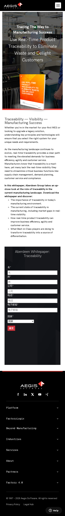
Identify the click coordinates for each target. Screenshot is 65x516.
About (10, 460)
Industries (13, 439)
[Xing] (47, 394)
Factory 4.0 (14, 482)
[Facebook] (18, 394)
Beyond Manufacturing (21, 428)
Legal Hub (29, 504)
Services (12, 450)
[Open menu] (58, 5)
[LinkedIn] (25, 394)
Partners (12, 471)
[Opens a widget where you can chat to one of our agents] (53, 510)
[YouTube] (40, 394)
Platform (12, 407)
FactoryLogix (15, 418)
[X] (32, 394)
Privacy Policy (13, 504)
